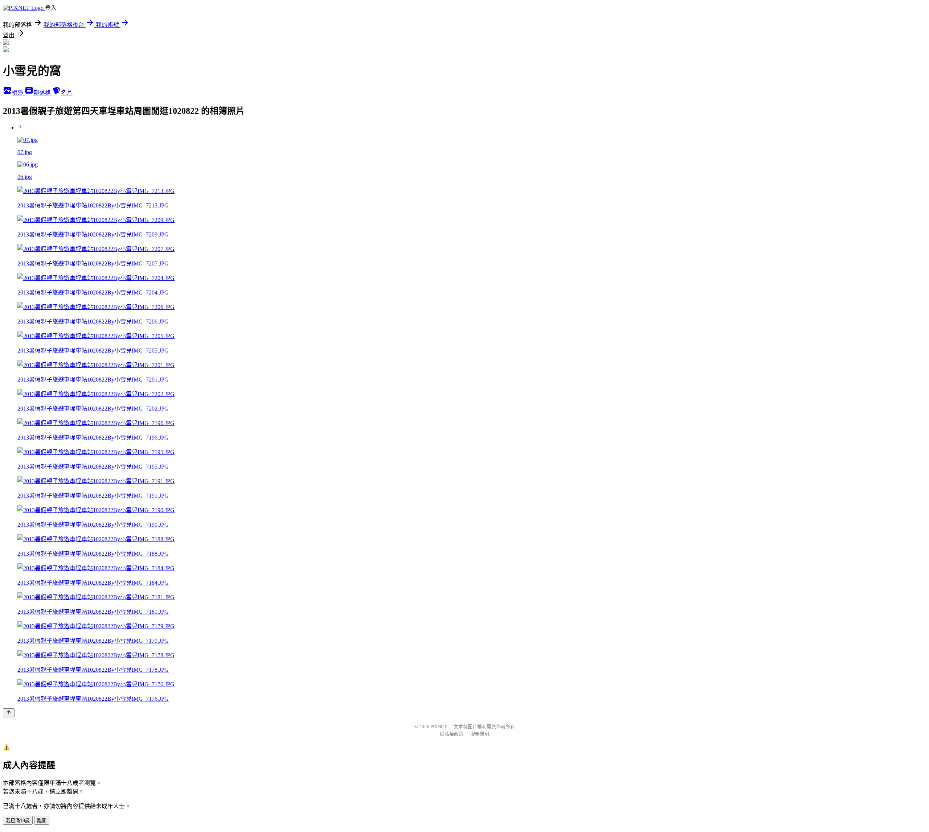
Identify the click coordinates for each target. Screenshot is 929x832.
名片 (67, 93)
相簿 (18, 93)
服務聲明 (479, 734)
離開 (41, 820)
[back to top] (9, 712)
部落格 (42, 93)
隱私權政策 (451, 734)
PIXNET (438, 726)
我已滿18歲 (18, 820)
